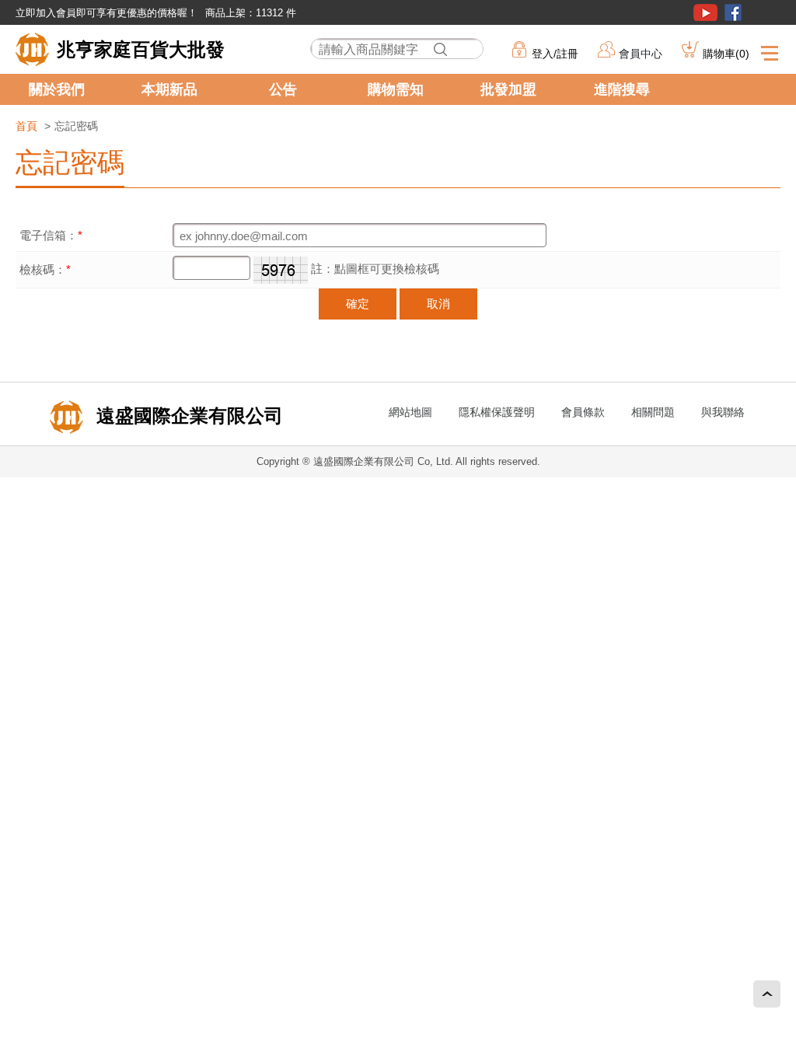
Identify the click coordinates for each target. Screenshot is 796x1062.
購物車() (726, 53)
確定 (357, 303)
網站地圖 (410, 412)
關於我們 (57, 89)
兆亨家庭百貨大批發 (141, 49)
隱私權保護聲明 (497, 412)
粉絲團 (733, 12)
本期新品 (169, 89)
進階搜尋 (622, 89)
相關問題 (653, 412)
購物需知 (396, 89)
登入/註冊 (555, 53)
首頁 (26, 126)
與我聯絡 (723, 412)
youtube (705, 12)
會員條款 (583, 412)
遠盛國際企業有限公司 (187, 415)
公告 (283, 89)
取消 (438, 303)
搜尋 (440, 49)
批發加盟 (508, 89)
